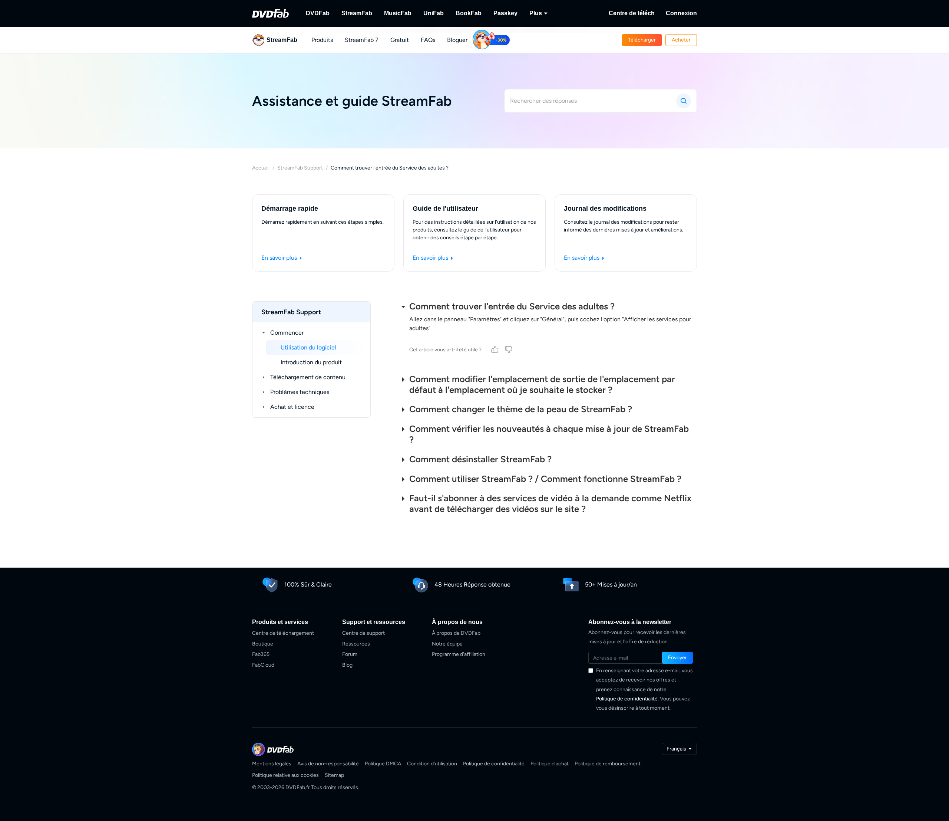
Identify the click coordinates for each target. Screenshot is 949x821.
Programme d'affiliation (458, 654)
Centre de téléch (632, 13)
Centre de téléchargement (283, 633)
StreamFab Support (300, 168)
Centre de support (363, 633)
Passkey (505, 13)
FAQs (428, 39)
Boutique (262, 644)
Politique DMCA (383, 764)
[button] (642, 40)
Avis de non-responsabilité (328, 764)
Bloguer (457, 39)
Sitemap (334, 775)
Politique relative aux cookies (285, 775)
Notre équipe (447, 644)
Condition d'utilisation (432, 764)
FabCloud (263, 665)
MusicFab (397, 13)
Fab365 (261, 654)
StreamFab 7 (361, 39)
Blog (347, 665)
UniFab (433, 13)
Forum (349, 654)
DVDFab (318, 13)
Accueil (261, 168)
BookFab (469, 13)
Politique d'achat (549, 764)
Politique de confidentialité (627, 699)
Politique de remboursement (608, 764)
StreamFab (356, 13)
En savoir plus (279, 257)
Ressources (356, 644)
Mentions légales (271, 764)
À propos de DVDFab (456, 633)
